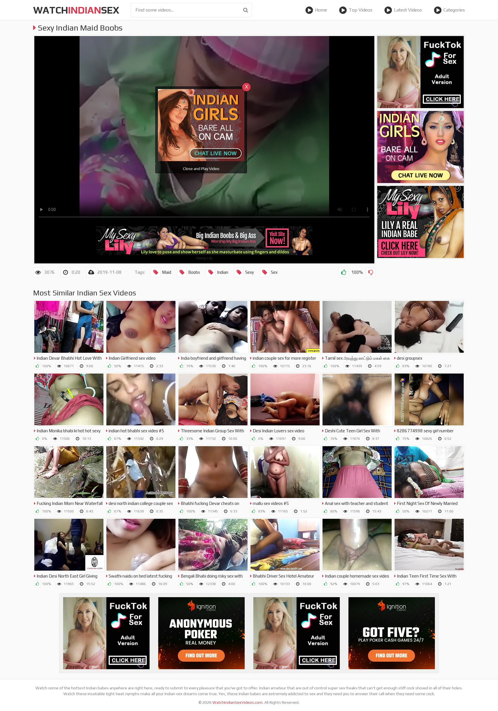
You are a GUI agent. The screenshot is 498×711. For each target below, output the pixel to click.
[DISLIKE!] (371, 272)
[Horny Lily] (420, 222)
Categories (454, 10)
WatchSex (76, 10)
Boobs (194, 272)
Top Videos (360, 10)
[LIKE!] (343, 272)
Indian (222, 272)
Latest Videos (408, 10)
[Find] (245, 10)
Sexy (249, 272)
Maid (166, 272)
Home (321, 10)
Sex (274, 272)
